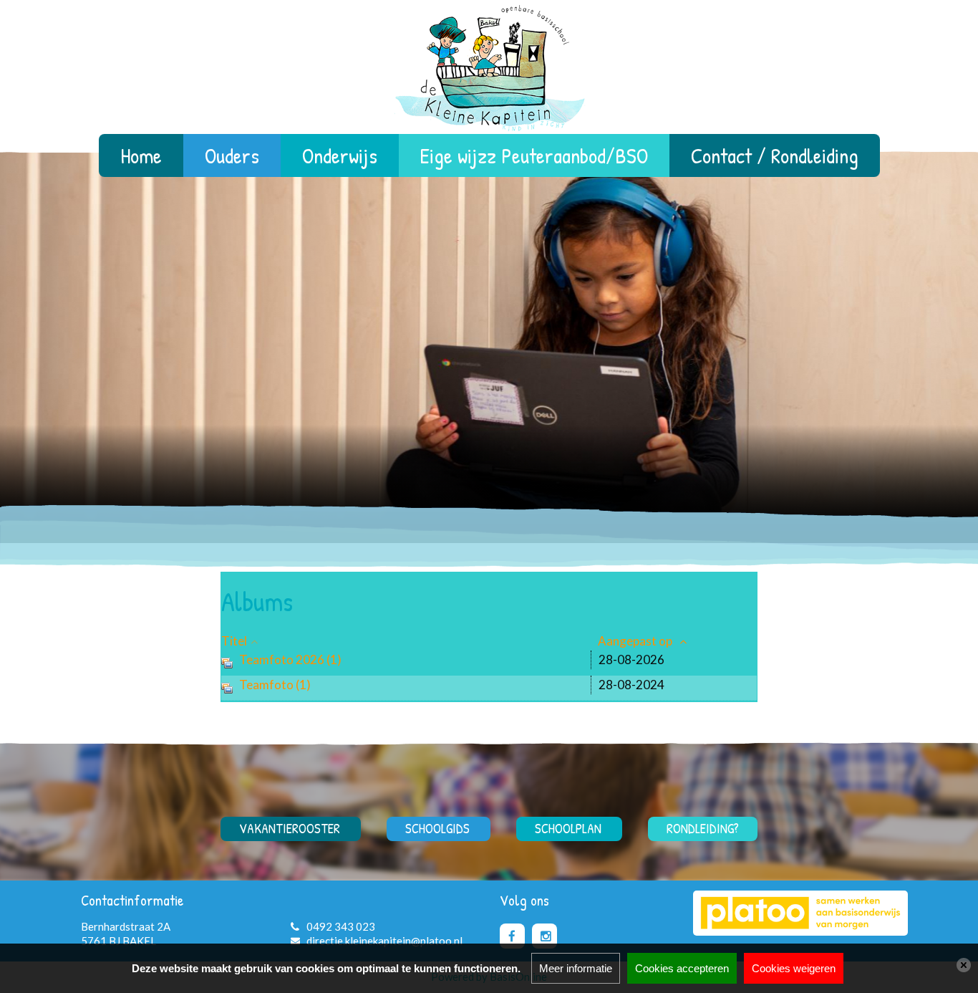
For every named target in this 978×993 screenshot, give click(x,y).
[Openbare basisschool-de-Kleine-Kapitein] (489, 73)
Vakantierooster (289, 828)
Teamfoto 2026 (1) (290, 659)
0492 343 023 (340, 926)
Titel (234, 640)
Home (141, 155)
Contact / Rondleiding (774, 155)
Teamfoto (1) (275, 684)
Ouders (232, 155)
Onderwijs (339, 155)
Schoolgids (437, 828)
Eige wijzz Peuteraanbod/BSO (534, 155)
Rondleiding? (703, 828)
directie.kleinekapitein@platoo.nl (384, 940)
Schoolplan (568, 828)
